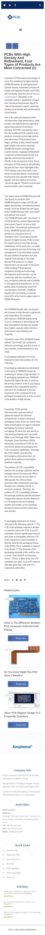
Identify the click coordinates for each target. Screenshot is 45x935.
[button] (40, 5)
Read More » (9, 896)
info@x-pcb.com (16, 832)
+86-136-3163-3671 (14, 825)
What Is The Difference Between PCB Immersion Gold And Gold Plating (22, 626)
